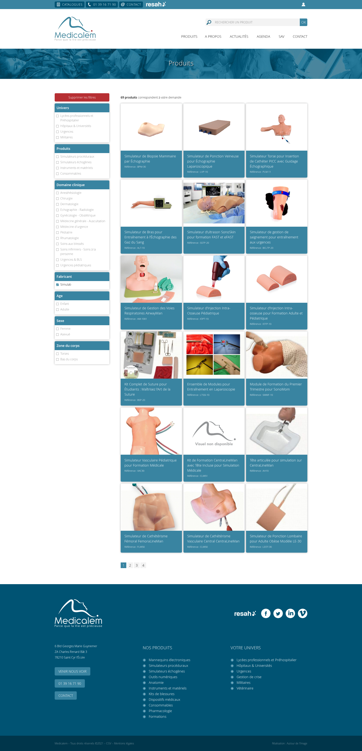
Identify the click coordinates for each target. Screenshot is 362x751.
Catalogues (72, 4)
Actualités (239, 36)
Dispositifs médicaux (164, 699)
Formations (157, 716)
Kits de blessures (161, 694)
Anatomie (156, 682)
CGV (108, 743)
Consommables (161, 705)
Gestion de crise (249, 677)
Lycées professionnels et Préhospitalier (267, 660)
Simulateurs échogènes (167, 671)
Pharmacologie (160, 711)
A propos (213, 36)
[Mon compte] (303, 5)
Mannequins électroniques (169, 660)
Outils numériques (163, 677)
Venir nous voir (72, 671)
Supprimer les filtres (82, 97)
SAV (281, 36)
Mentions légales (124, 743)
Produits (189, 36)
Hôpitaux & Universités (254, 665)
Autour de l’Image (297, 743)
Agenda (263, 36)
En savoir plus (151, 137)
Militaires (243, 682)
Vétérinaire (245, 688)
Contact (134, 4)
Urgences (244, 671)
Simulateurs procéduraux (168, 665)
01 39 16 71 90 (104, 4)
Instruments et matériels (167, 688)
